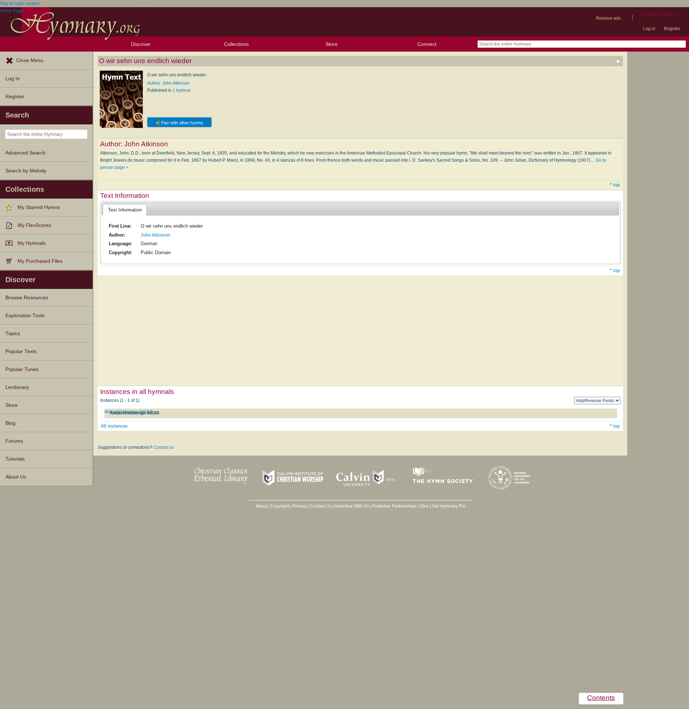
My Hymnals (32, 243)
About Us (15, 477)
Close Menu (29, 60)
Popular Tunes (21, 369)
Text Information (125, 210)
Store (331, 44)
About (261, 506)
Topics (12, 333)
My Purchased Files (40, 261)
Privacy (299, 506)
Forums (14, 441)
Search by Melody (25, 170)
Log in (649, 28)
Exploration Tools (24, 315)
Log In (12, 78)
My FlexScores (34, 225)
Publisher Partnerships (394, 506)
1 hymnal (182, 90)
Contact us (163, 447)
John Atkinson (155, 235)
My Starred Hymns (39, 207)
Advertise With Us (351, 506)
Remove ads (608, 18)
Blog (10, 423)
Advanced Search (25, 153)
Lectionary (17, 387)
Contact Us (321, 506)
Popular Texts (21, 351)
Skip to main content (19, 3)
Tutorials (15, 459)
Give (424, 506)
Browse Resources (26, 297)
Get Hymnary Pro (448, 506)
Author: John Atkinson (168, 83)
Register (672, 28)
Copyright (279, 506)
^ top (615, 184)
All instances (114, 426)
